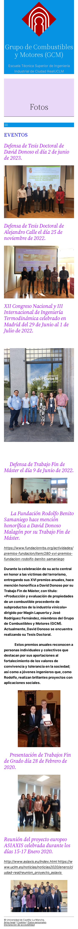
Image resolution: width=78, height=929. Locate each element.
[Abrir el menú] (6, 125)
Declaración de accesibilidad (19, 924)
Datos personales (37, 922)
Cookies (21, 922)
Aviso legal (9, 922)
